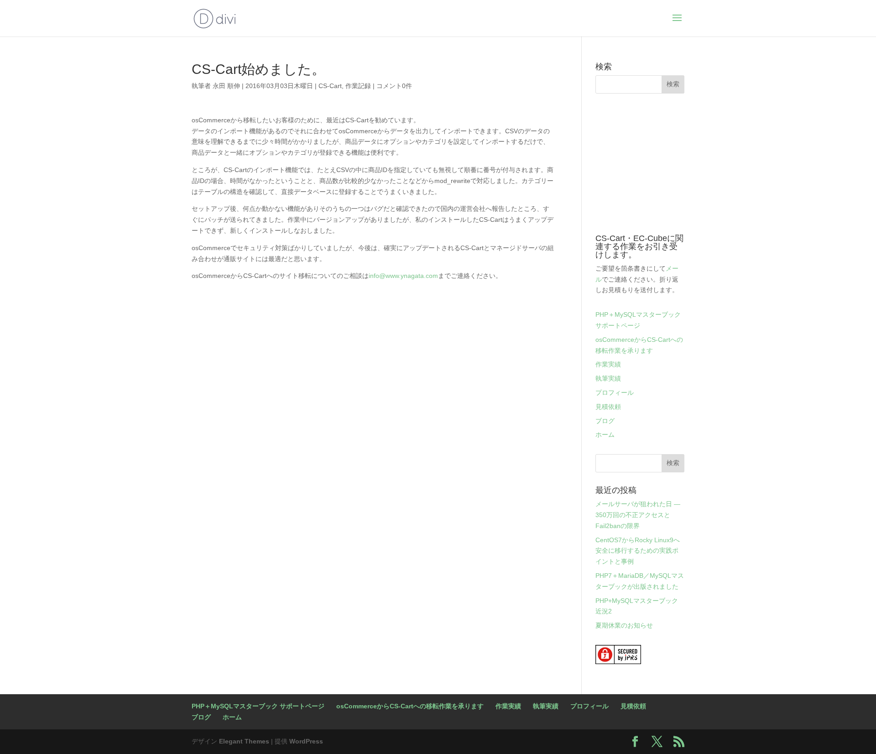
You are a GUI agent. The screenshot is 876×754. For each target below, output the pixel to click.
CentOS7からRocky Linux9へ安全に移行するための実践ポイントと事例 (637, 551)
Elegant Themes (244, 741)
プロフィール (614, 392)
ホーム (605, 434)
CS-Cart (330, 85)
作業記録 (358, 85)
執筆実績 (608, 378)
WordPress (306, 741)
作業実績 (608, 364)
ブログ (605, 420)
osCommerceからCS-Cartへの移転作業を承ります (410, 706)
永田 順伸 (226, 85)
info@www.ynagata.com (403, 275)
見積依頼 (608, 406)
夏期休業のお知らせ (624, 625)
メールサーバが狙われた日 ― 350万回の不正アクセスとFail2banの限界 (637, 514)
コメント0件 (394, 85)
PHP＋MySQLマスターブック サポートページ (258, 706)
